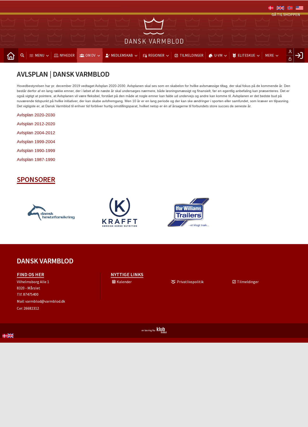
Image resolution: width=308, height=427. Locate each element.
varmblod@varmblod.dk (45, 301)
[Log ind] (299, 55)
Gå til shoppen (286, 14)
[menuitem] (11, 55)
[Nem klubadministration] (154, 331)
